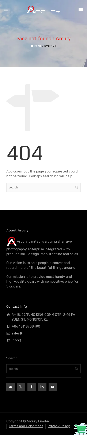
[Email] (10, 387)
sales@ (17, 333)
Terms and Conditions (26, 426)
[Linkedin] (42, 387)
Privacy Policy (59, 426)
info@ (16, 340)
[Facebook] (31, 387)
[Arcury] (43, 9)
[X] (21, 387)
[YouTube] (53, 387)
